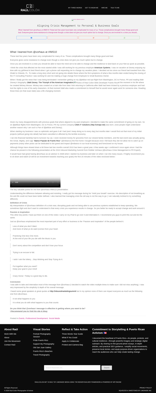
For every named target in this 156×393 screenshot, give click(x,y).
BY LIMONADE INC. (145, 390)
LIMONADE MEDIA (62, 382)
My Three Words (75, 8)
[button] (106, 368)
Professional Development (36, 318)
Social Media (54, 318)
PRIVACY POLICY (146, 388)
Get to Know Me (91, 8)
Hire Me (104, 8)
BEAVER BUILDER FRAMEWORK (89, 382)
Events (21, 318)
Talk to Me (115, 8)
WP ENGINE (117, 382)
